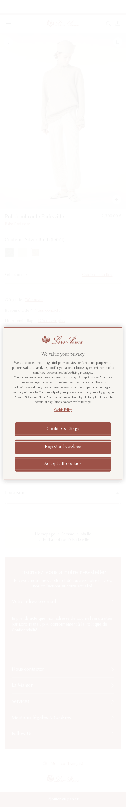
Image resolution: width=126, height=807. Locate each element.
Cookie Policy (63, 410)
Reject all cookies (63, 446)
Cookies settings (63, 429)
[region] (63, 403)
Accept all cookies (63, 464)
